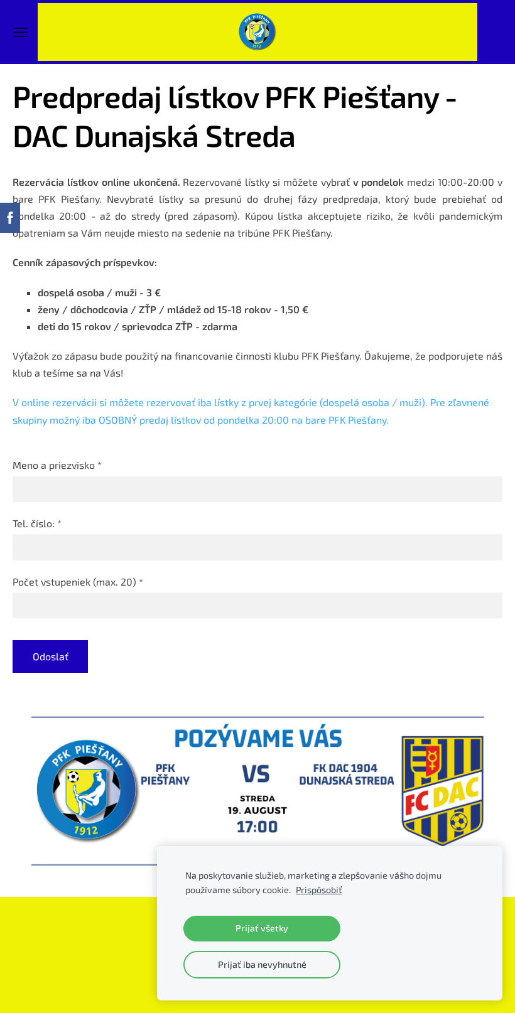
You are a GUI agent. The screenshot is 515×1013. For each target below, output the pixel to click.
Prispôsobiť (319, 889)
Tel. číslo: (37, 523)
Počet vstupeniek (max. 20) (78, 581)
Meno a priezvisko (57, 465)
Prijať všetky (262, 928)
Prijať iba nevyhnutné (262, 964)
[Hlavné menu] (20, 32)
